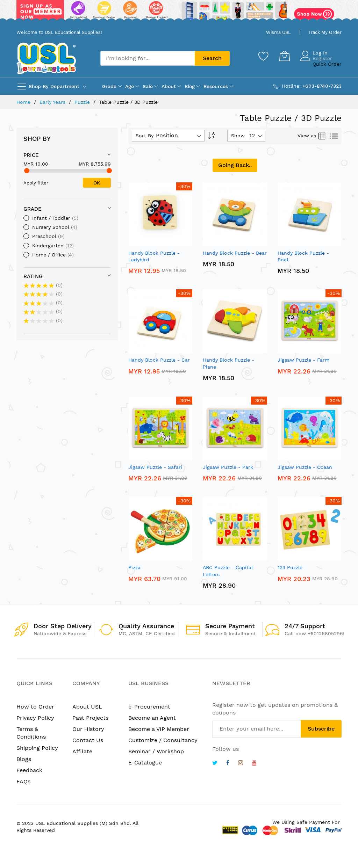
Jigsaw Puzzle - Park (228, 467)
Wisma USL (278, 32)
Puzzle (83, 102)
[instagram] (240, 763)
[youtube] (254, 763)
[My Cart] (284, 56)
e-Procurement (149, 706)
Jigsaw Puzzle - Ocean (305, 467)
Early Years (53, 102)
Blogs (23, 759)
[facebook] (227, 763)
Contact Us (87, 740)
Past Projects (90, 717)
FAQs (23, 781)
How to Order (35, 706)
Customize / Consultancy (163, 740)
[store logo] (46, 58)
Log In (320, 53)
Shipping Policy (37, 748)
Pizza (134, 567)
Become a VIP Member (158, 729)
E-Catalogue (145, 762)
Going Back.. (235, 165)
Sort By (144, 135)
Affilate (82, 751)
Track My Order (325, 32)
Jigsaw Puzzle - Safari (155, 467)
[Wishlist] (263, 56)
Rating (33, 276)
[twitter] (214, 763)
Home (24, 102)
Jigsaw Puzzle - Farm (303, 360)
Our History (88, 729)
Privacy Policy (35, 717)
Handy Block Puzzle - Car (159, 360)
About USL (87, 706)
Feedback (29, 770)
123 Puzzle (290, 567)
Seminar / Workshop (156, 751)
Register (322, 58)
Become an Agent (152, 717)
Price (31, 155)
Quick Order (327, 64)
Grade (32, 209)
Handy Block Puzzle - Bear (235, 253)
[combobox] (147, 58)
